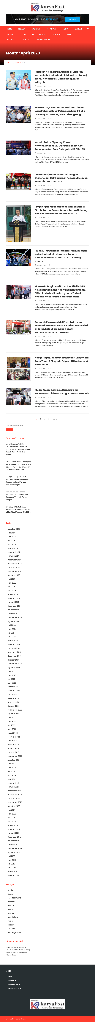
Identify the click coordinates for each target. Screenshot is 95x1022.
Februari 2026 (14, 552)
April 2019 (12, 868)
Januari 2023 (13, 694)
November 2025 (15, 563)
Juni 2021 (12, 767)
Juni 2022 (12, 721)
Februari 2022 (14, 737)
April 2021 (12, 775)
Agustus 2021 (13, 760)
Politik (23, 34)
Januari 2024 (14, 648)
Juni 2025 (12, 583)
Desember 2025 (15, 560)
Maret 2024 (13, 640)
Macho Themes (20, 1019)
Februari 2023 (14, 690)
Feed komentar (14, 984)
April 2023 (12, 683)
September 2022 (15, 710)
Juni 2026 (12, 537)
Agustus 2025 (14, 575)
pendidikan (12, 39)
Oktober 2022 (13, 706)
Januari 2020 (13, 833)
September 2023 (15, 663)
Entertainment (39, 34)
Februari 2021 (13, 783)
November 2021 (14, 748)
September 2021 (15, 756)
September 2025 (15, 571)
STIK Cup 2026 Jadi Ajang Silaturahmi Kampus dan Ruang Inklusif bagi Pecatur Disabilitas (18, 509)
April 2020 (12, 821)
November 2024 (15, 610)
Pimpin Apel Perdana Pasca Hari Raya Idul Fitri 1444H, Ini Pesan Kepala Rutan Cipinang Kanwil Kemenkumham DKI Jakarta (61, 210)
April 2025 (12, 590)
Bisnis (70, 34)
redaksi (21, 29)
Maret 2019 (12, 871)
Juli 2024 (12, 625)
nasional (36, 29)
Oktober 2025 (14, 567)
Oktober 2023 (13, 660)
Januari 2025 (13, 602)
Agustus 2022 (14, 714)
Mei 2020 (11, 817)
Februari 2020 (14, 829)
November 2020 (15, 794)
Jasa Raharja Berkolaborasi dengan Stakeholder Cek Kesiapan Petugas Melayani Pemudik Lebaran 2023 (61, 178)
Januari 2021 (13, 787)
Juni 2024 (12, 629)
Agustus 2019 (14, 852)
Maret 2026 (13, 548)
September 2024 (15, 617)
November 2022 (15, 702)
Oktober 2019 (13, 844)
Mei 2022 (11, 725)
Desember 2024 (15, 606)
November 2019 (14, 841)
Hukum (26, 39)
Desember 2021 (14, 744)
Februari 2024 (14, 644)
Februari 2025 (14, 598)
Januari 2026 (13, 556)
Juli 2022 (11, 717)
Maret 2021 (12, 779)
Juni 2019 (12, 860)
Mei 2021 (11, 771)
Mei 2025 (11, 587)
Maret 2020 (13, 825)
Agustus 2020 (14, 806)
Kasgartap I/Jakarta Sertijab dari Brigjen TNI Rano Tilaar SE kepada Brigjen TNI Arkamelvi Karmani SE (62, 361)
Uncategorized (43, 39)
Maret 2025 (13, 594)
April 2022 (12, 729)
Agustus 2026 (14, 529)
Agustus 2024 (14, 621)
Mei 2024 (12, 633)
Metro (65, 29)
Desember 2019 (14, 837)
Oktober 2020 (14, 798)
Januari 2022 (13, 740)
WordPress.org (14, 988)
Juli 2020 (12, 810)
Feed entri (12, 980)
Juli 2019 (11, 856)
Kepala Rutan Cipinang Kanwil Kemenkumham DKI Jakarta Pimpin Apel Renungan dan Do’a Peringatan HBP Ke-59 (60, 146)
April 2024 (12, 637)
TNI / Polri (51, 29)
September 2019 (15, 848)
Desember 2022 (14, 698)
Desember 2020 (15, 791)
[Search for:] (18, 425)
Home (9, 29)
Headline (57, 34)
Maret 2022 (13, 733)
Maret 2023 (13, 687)
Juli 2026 (12, 533)
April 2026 (12, 544)
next (55, 419)
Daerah (78, 29)
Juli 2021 (11, 764)
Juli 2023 (11, 671)
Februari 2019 (13, 875)
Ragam (10, 34)
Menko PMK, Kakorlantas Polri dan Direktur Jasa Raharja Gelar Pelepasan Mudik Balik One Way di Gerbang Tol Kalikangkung (60, 111)
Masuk (10, 977)
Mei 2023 (11, 679)
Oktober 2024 (14, 614)
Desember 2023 (14, 652)
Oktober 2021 (13, 752)
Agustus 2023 (14, 667)
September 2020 (15, 802)
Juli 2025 (12, 579)
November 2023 (15, 656)
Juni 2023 (12, 675)
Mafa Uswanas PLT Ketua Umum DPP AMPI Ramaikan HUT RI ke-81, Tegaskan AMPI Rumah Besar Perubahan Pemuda (18, 449)
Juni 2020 (12, 814)
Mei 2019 (11, 864)
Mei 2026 (11, 540)
